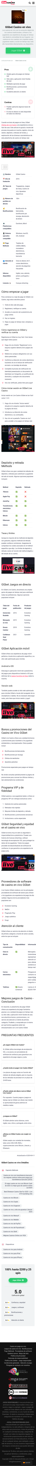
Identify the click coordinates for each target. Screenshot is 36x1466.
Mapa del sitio (24, 1353)
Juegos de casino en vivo (12, 1349)
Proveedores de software (23, 1351)
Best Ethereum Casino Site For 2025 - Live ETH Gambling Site (18, 1193)
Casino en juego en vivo (18, 1346)
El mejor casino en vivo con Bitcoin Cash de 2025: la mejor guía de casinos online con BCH (18, 1186)
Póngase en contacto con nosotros (18, 1365)
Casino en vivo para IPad (11, 1253)
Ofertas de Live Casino (9, 125)
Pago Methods (9, 1351)
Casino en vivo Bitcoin (10, 1198)
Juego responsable (24, 1360)
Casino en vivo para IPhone (12, 1257)
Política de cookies (11, 1360)
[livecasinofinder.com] (8, 2)
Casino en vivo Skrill (10, 1232)
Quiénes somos (12, 1353)
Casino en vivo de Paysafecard (13, 1227)
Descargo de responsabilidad (18, 1358)
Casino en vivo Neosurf (11, 1216)
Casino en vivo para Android (12, 1249)
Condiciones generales (11, 1363)
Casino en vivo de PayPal (11, 1224)
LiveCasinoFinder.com (7, 60)
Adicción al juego (26, 1363)
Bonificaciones (27, 1349)
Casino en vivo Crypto (10, 1202)
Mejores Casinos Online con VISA (14, 1235)
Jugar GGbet (17, 50)
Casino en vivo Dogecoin (11, 1206)
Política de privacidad (18, 1356)
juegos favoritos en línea (19, 676)
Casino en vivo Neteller (11, 1220)
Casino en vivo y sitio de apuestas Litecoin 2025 (18, 1211)
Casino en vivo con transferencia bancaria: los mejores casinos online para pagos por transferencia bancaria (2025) (17, 1177)
